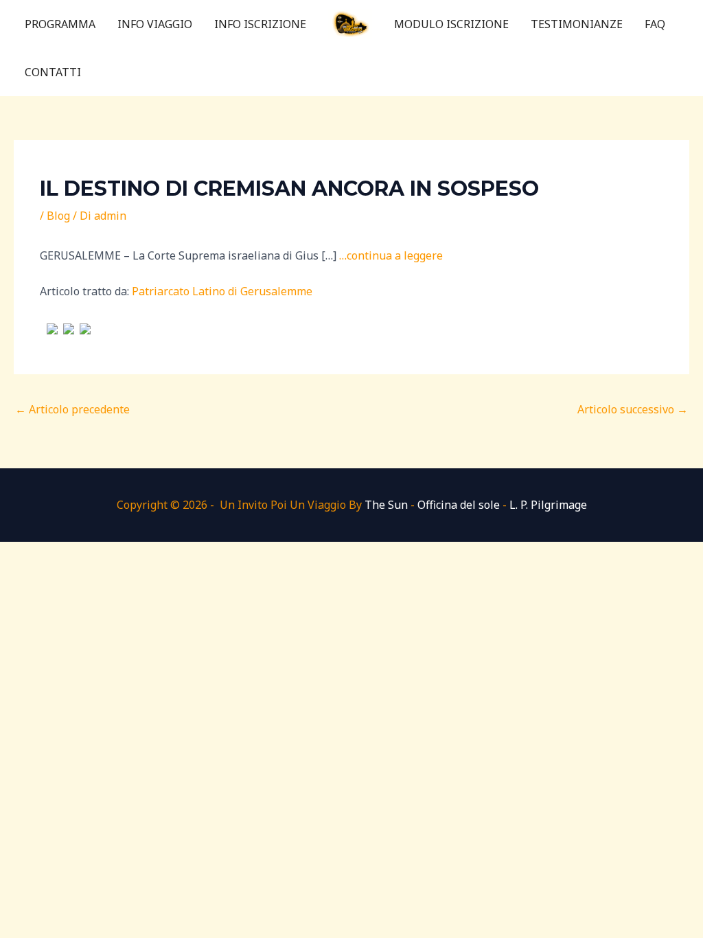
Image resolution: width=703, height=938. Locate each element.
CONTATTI (53, 72)
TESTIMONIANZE (577, 24)
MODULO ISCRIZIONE (451, 24)
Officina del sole (458, 504)
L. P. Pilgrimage (548, 504)
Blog (58, 215)
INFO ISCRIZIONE (260, 24)
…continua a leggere (391, 255)
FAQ (655, 24)
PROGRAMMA (60, 24)
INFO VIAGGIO (154, 24)
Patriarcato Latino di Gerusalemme (222, 291)
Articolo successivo (632, 409)
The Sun (386, 504)
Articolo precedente (72, 409)
